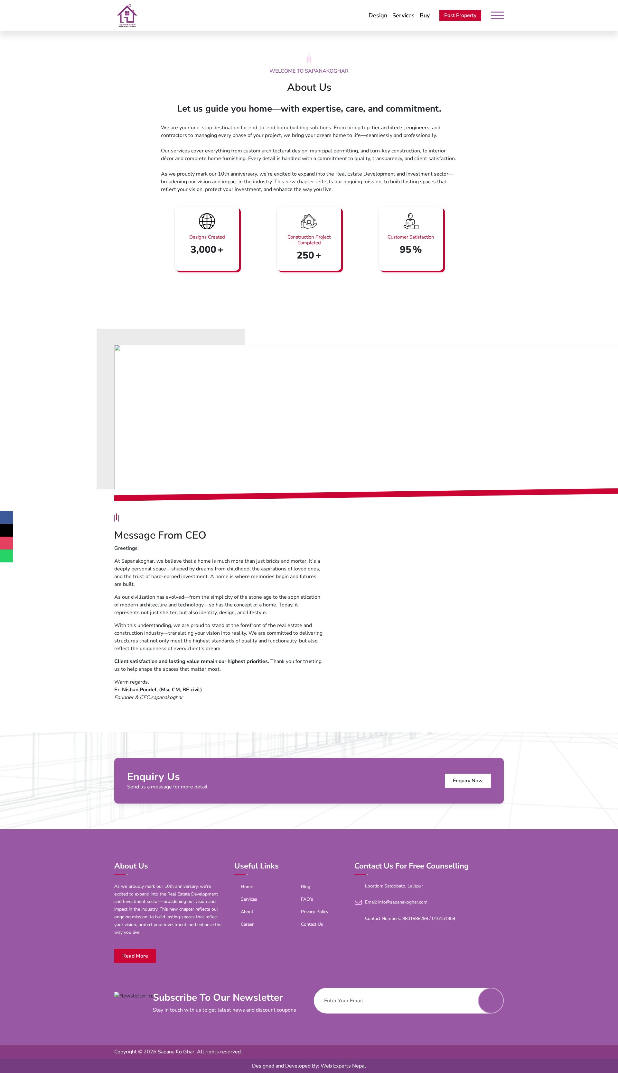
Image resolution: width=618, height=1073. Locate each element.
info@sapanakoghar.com (402, 902)
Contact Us (312, 924)
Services (403, 15)
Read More (135, 955)
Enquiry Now (468, 780)
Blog (305, 887)
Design (378, 15)
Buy (425, 15)
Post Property (460, 15)
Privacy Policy (314, 912)
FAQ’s (307, 899)
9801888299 (415, 918)
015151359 (443, 918)
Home (247, 887)
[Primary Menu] (497, 15)
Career (247, 924)
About (247, 912)
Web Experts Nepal (343, 1065)
